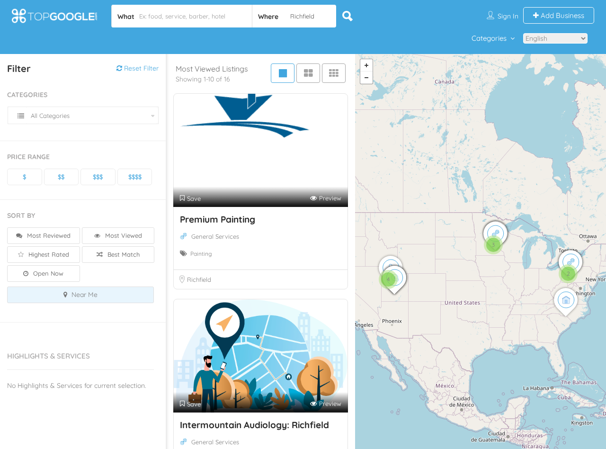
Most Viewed (122, 235)
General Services (215, 236)
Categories (489, 38)
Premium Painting (217, 219)
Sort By (21, 215)
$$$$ (135, 176)
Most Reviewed (48, 235)
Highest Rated (48, 254)
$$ (61, 176)
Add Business (561, 15)
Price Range (28, 157)
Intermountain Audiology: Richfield (254, 425)
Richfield (199, 279)
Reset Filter (140, 68)
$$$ (98, 176)
